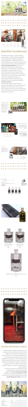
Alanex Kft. (6, 180)
